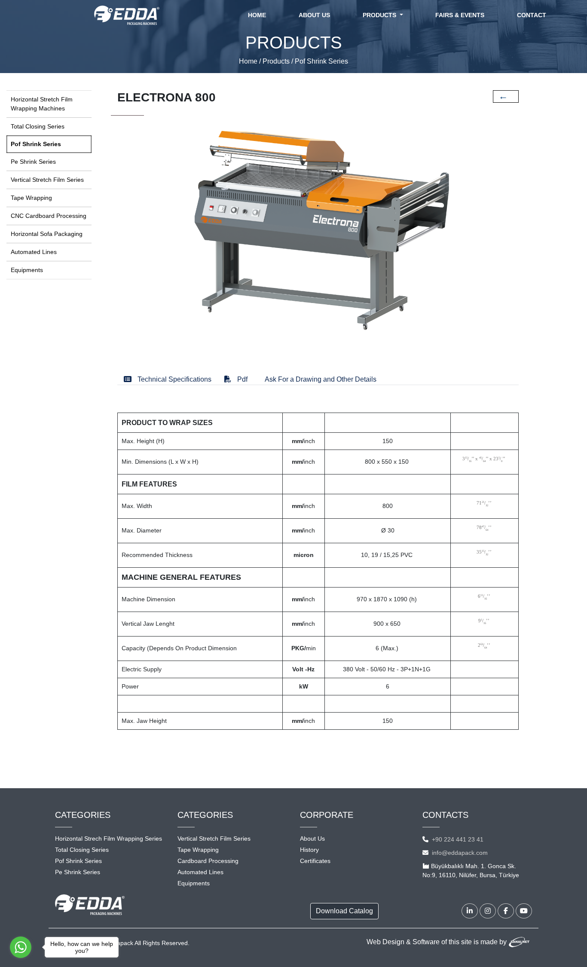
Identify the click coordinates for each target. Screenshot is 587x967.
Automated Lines (34, 251)
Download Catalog (344, 911)
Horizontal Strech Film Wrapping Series (108, 838)
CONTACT (531, 15)
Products (276, 61)
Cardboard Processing (207, 860)
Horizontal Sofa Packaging (47, 233)
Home (248, 61)
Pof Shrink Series (321, 61)
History (309, 849)
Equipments (27, 269)
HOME (258, 14)
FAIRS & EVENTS (459, 15)
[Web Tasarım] (519, 942)
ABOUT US (314, 15)
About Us (312, 838)
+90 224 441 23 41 (457, 839)
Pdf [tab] (241, 379)
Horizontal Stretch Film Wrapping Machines (42, 104)
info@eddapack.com (460, 852)
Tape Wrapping (31, 197)
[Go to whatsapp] (20, 947)
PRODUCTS (380, 15)
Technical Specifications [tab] (173, 379)
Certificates (315, 860)
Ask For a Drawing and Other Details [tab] (320, 379)
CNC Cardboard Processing (48, 215)
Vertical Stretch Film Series (47, 179)
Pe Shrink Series (33, 161)
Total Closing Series (37, 126)
